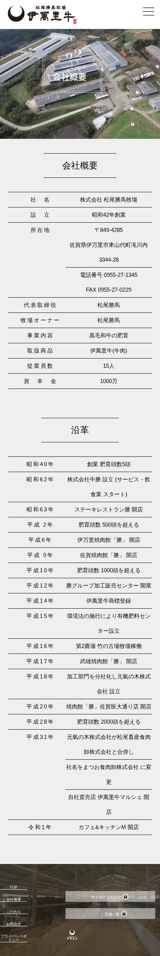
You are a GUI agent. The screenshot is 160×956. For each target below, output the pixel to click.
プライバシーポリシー (14, 938)
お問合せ (13, 924)
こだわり (13, 912)
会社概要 (13, 899)
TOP (13, 887)
